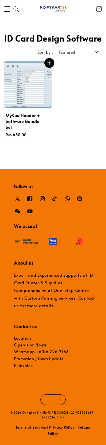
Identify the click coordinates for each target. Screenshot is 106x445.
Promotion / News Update (39, 358)
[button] (7, 9)
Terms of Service (31, 427)
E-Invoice (23, 365)
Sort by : (45, 52)
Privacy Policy (61, 427)
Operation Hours (30, 345)
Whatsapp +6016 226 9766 (41, 351)
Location (22, 338)
